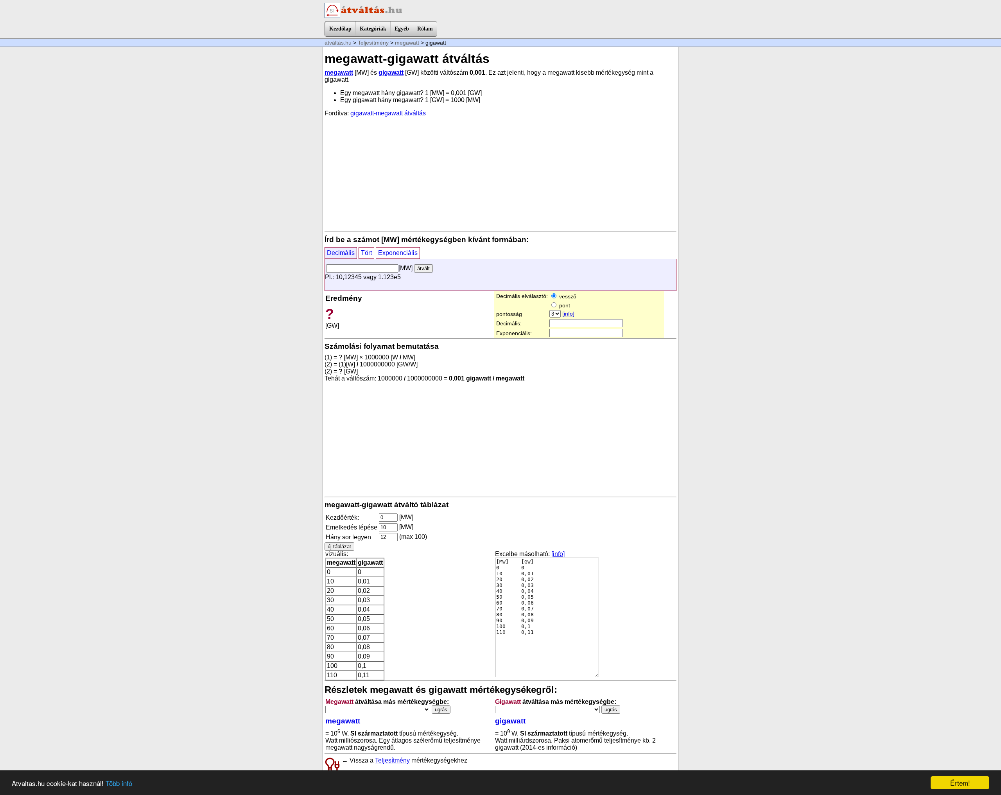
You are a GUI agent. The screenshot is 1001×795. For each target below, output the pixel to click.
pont (564, 305)
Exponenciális (398, 252)
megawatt (407, 42)
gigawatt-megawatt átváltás (388, 113)
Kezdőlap (340, 29)
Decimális (341, 252)
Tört (366, 252)
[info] (568, 313)
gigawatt (391, 72)
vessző (567, 296)
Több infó (119, 783)
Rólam (425, 29)
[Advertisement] (500, 173)
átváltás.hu (338, 42)
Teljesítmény (373, 42)
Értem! (960, 783)
